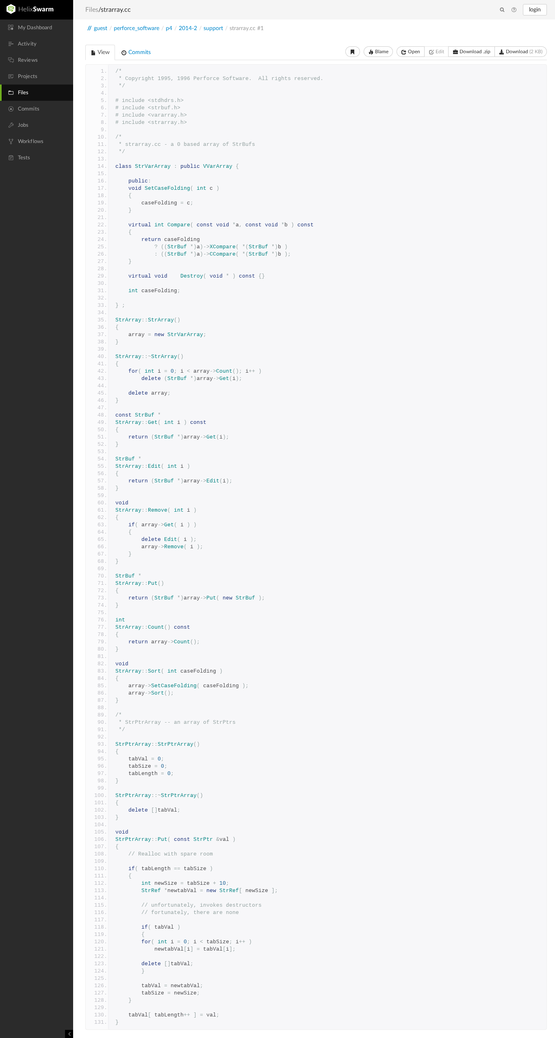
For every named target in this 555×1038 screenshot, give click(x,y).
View (103, 52)
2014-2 (188, 28)
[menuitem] (36, 28)
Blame (381, 51)
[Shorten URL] (352, 51)
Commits (139, 52)
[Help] (514, 10)
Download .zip (474, 51)
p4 (169, 28)
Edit (439, 51)
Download (523, 51)
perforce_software (136, 28)
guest (100, 28)
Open (413, 51)
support (213, 28)
